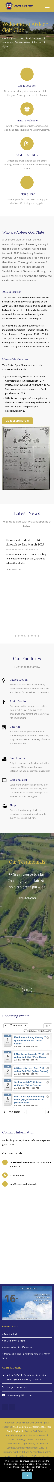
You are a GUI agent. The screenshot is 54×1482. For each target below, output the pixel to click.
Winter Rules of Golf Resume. (18, 1347)
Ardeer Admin (14, 549)
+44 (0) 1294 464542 (17, 1387)
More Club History (17, 420)
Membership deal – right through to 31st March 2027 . (26, 1356)
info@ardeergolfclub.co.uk (19, 1395)
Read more (11, 569)
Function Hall (10, 1334)
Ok (27, 1475)
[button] (48, 1112)
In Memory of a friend (14, 1340)
